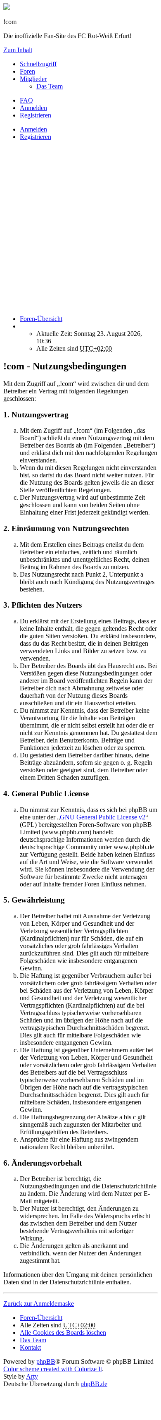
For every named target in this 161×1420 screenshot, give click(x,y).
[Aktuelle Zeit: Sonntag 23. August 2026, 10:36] (22, 326)
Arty (32, 1376)
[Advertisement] (80, 228)
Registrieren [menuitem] (35, 115)
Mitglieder (33, 78)
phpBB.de (93, 1383)
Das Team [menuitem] (49, 86)
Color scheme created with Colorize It (52, 1368)
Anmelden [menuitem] (33, 107)
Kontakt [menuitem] (30, 1347)
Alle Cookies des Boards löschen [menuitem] (63, 1332)
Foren (27, 71)
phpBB (45, 1361)
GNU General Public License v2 (102, 817)
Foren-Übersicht (41, 1317)
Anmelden (33, 129)
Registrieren (35, 136)
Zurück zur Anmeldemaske (38, 1303)
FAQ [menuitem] (26, 100)
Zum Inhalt (17, 49)
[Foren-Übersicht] (6, 7)
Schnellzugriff (38, 63)
